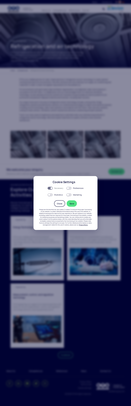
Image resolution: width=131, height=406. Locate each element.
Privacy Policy (83, 225)
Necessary (58, 188)
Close (59, 203)
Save (72, 203)
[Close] (92, 181)
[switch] (69, 188)
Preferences (78, 188)
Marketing (77, 195)
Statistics (58, 195)
